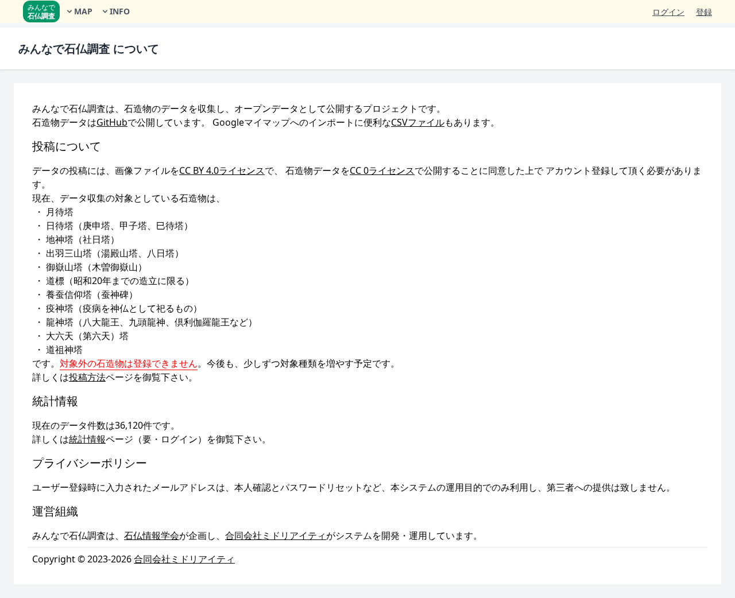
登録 (704, 11)
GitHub (111, 122)
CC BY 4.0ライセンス (222, 170)
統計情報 (87, 439)
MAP (83, 11)
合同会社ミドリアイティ (275, 535)
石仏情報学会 (151, 535)
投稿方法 (87, 377)
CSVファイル (417, 122)
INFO (120, 11)
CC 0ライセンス (382, 170)
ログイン (668, 11)
